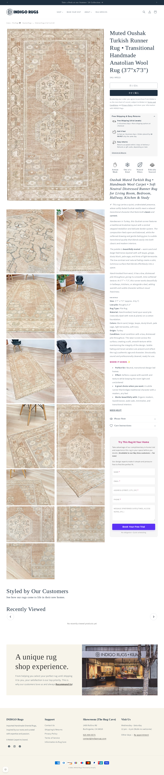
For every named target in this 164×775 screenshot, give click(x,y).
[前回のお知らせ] (7, 2)
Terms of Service (52, 737)
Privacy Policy (51, 733)
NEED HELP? (116, 410)
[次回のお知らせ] (157, 2)
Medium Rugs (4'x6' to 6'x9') (45, 23)
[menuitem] (60, 12)
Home (8, 23)
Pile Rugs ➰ (16, 23)
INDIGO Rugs (78, 767)
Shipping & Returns (119, 153)
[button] (144, 12)
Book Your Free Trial (133, 527)
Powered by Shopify (89, 767)
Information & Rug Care (55, 742)
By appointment (141, 734)
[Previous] (10, 616)
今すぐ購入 (134, 93)
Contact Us (50, 725)
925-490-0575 (89, 734)
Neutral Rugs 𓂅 (28, 23)
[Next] (153, 616)
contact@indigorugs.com (94, 738)
